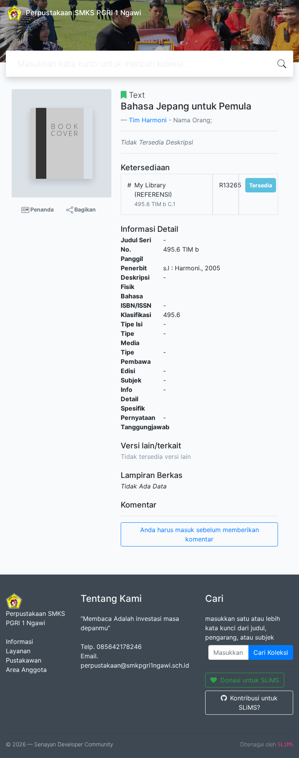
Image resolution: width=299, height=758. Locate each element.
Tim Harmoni (148, 120)
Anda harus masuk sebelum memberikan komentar (199, 534)
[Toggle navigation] (282, 13)
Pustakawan (23, 660)
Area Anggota (26, 669)
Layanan (18, 651)
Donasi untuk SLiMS (249, 680)
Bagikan (84, 209)
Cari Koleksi (270, 652)
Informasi (19, 641)
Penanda (41, 209)
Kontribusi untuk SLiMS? (254, 702)
